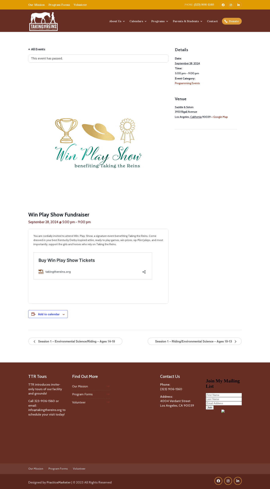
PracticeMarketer (59, 482)
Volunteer (80, 5)
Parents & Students (186, 21)
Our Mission (36, 5)
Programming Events (187, 83)
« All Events (36, 49)
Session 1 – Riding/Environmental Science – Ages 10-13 (194, 341)
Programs (158, 21)
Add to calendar (48, 314)
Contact (212, 21)
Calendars (136, 21)
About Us (115, 21)
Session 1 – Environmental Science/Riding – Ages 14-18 (76, 341)
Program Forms (59, 5)
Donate (234, 21)
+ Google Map (219, 117)
